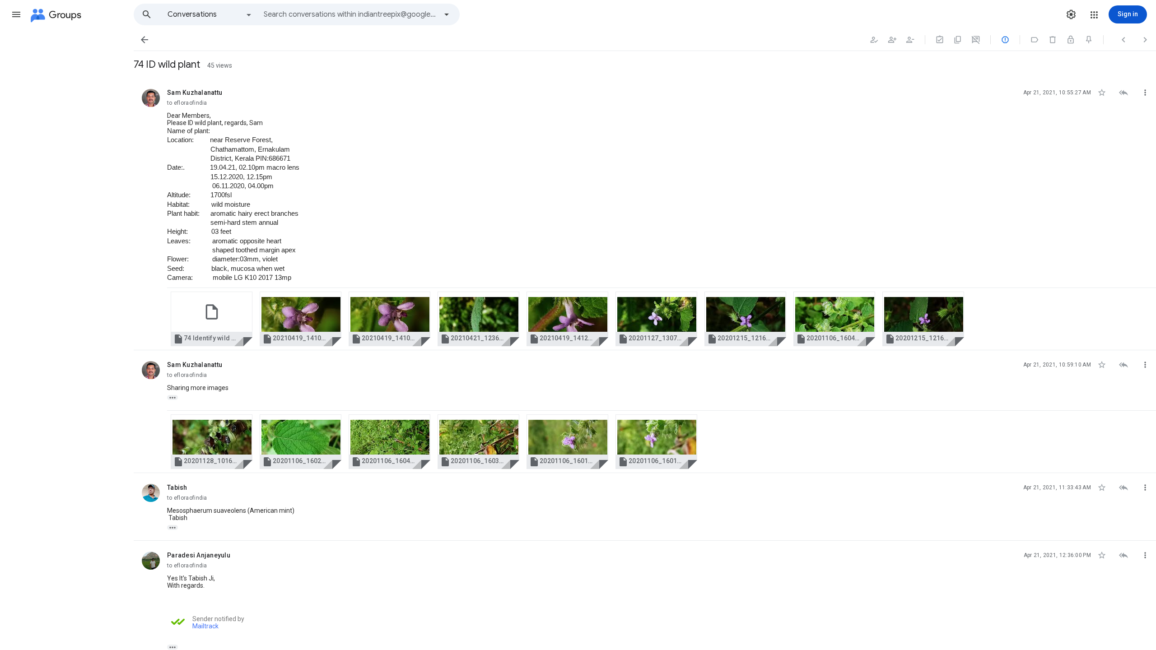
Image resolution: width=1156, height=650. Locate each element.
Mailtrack (205, 626)
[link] (211, 319)
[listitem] (645, 214)
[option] (210, 14)
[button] (16, 14)
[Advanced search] (446, 14)
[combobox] (350, 14)
